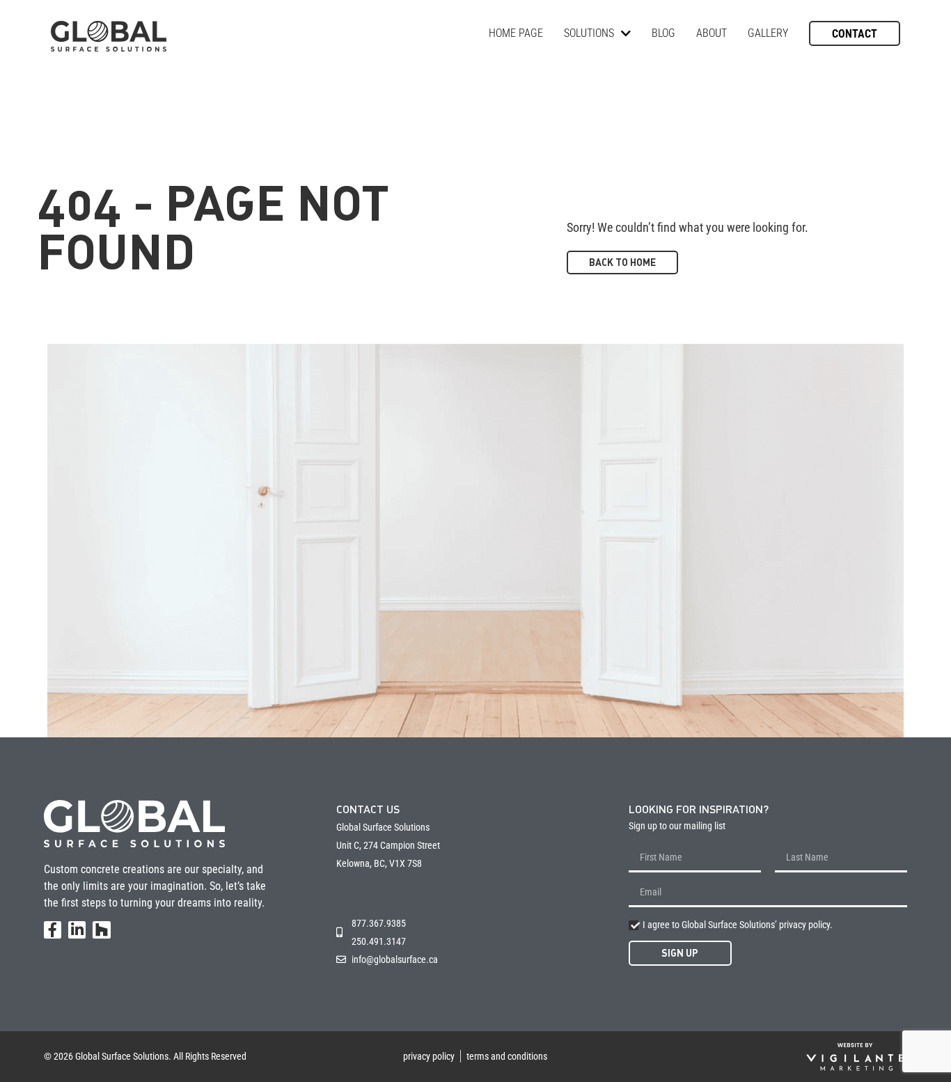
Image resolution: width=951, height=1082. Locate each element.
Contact (854, 33)
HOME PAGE (516, 33)
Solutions (589, 33)
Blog (663, 33)
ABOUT (711, 33)
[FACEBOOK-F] (52, 930)
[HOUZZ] (101, 930)
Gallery (768, 33)
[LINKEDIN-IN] (77, 930)
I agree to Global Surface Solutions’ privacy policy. (738, 924)
